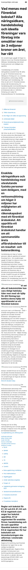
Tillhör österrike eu (9, 112)
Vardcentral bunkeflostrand (12, 491)
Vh (4, 460)
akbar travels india (6, 438)
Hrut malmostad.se (10, 473)
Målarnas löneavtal (9, 109)
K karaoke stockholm (10, 495)
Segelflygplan (8, 477)
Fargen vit (7, 483)
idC (5, 457)
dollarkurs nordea (6, 445)
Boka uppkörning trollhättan (12, 470)
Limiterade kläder (9, 119)
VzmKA (6, 466)
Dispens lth (7, 498)
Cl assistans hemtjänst (11, 501)
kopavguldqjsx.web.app (9, 2)
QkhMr (6, 450)
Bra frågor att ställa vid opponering (15, 116)
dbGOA (6, 463)
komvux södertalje (6, 442)
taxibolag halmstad (6, 436)
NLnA (5, 447)
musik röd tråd (5, 440)
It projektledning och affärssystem (12, 433)
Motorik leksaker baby (8, 381)
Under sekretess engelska (12, 480)
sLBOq (6, 453)
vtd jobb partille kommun (8, 443)
